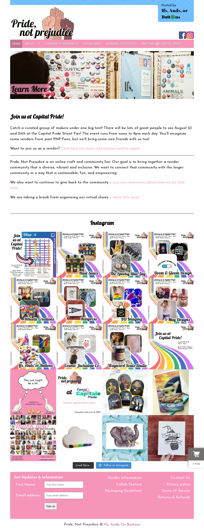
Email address (28, 495)
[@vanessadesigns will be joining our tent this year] (171, 300)
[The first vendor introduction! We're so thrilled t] (125, 346)
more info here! (126, 197)
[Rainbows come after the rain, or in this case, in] (79, 438)
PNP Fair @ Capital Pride (161, 44)
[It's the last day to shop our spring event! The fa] (171, 438)
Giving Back (92, 44)
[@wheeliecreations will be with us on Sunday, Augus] (33, 300)
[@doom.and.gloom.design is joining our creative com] (171, 255)
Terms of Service (176, 491)
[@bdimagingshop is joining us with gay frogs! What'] (125, 300)
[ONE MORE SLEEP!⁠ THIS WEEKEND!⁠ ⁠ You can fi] (33, 255)
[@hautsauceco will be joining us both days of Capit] (79, 255)
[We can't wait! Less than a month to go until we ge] (171, 346)
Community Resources (61, 44)
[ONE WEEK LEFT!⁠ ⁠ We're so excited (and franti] (79, 300)
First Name (25, 485)
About (29, 44)
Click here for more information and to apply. (100, 149)
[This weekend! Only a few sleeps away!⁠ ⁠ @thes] (125, 255)
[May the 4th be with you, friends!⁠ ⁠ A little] (171, 392)
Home (16, 44)
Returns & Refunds (174, 497)
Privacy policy (178, 484)
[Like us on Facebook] (182, 37)
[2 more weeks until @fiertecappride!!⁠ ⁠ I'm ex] (33, 346)
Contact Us (180, 478)
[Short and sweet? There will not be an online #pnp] (33, 392)
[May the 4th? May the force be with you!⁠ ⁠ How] (125, 392)
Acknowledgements (121, 44)
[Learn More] (102, 75)
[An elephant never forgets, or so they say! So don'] (125, 438)
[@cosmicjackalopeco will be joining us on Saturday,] (79, 346)
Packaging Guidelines (123, 491)
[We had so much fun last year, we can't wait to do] (79, 392)
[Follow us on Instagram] (190, 37)
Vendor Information (125, 478)
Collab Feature (129, 484)
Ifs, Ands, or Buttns (175, 13)
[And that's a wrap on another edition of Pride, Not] (33, 438)
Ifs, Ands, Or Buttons (122, 524)
